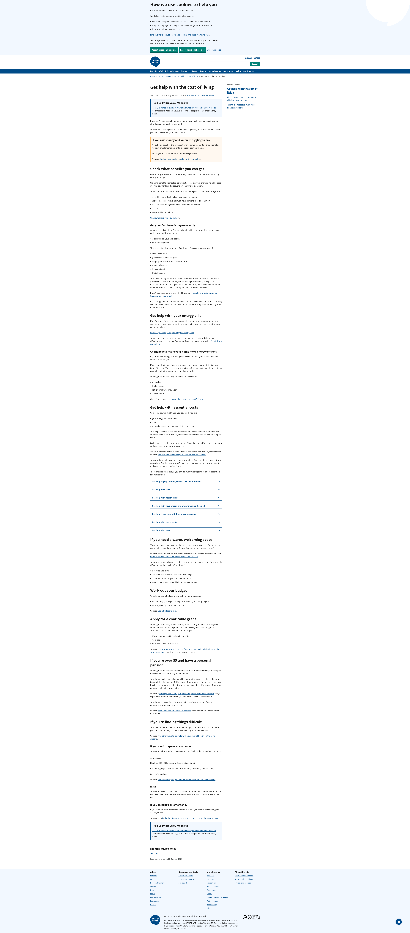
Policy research (213, 901)
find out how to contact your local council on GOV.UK (182, 454)
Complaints (211, 890)
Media (209, 894)
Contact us (211, 879)
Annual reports (213, 886)
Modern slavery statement (217, 897)
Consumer (185, 71)
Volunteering (212, 904)
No (157, 853)
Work (161, 71)
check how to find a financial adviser (174, 710)
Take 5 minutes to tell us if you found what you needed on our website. (184, 107)
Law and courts (214, 71)
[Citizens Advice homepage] (155, 920)
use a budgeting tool (167, 611)
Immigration (228, 71)
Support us (211, 883)
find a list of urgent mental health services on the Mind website (190, 818)
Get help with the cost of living (186, 76)
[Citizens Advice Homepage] (155, 61)
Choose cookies (214, 50)
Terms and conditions (244, 879)
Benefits (153, 71)
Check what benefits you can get (164, 218)
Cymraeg (248, 58)
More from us (248, 71)
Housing (194, 71)
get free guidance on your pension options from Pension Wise (186, 693)
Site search (183, 883)
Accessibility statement (244, 875)
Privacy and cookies (243, 883)
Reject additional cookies (192, 50)
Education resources (187, 879)
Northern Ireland (194, 95)
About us (210, 875)
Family (203, 71)
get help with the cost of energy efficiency (184, 399)
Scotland (204, 95)
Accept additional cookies (164, 50)
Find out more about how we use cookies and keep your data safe (179, 34)
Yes (151, 853)
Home (152, 76)
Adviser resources (186, 875)
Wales (211, 95)
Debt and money (172, 71)
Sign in (257, 58)
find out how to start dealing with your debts (180, 159)
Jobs (208, 908)
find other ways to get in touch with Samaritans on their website (186, 779)
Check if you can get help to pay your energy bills (172, 332)
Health (238, 71)
